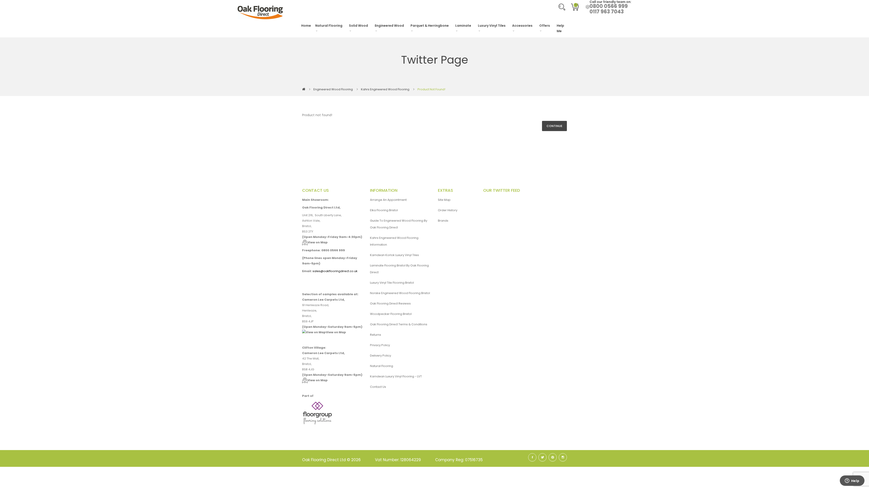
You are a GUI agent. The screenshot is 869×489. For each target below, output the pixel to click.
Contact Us (378, 387)
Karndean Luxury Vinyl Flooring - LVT (396, 376)
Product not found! (431, 89)
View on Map (318, 242)
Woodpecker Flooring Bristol (391, 314)
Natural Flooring (381, 366)
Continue (554, 126)
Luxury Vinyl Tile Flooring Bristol (392, 282)
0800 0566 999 (609, 6)
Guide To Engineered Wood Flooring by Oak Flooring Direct (398, 224)
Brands (443, 220)
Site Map (444, 200)
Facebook (532, 457)
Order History (447, 210)
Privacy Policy (380, 345)
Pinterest (553, 457)
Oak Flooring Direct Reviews (390, 303)
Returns (375, 335)
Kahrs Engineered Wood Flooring (385, 89)
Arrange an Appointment (388, 200)
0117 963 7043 (607, 11)
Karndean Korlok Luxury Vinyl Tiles (394, 255)
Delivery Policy (380, 355)
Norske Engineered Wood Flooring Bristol (400, 293)
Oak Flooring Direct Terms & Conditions (398, 324)
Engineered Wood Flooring (333, 89)
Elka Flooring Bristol (384, 210)
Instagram (563, 457)
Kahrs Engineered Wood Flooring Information (394, 241)
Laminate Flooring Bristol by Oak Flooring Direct (399, 268)
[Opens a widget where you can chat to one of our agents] (852, 481)
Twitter (542, 457)
